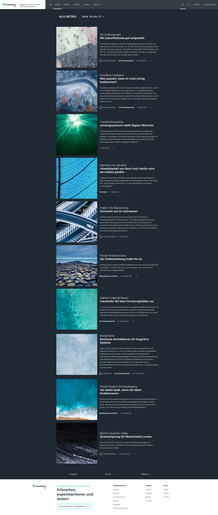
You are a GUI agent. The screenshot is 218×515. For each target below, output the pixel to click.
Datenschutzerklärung (120, 508)
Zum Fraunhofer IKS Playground (72, 506)
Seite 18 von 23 (91, 16)
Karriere (87, 4)
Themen (67, 4)
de (183, 4)
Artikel (57, 4)
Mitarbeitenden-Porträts (108, 276)
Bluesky (148, 497)
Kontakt (196, 4)
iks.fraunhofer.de (209, 4)
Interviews (103, 192)
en (189, 4)
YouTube (149, 501)
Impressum (116, 505)
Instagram (149, 493)
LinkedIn (148, 490)
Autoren (77, 4)
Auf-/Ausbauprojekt (126, 61)
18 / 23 (108, 474)
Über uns (96, 4)
